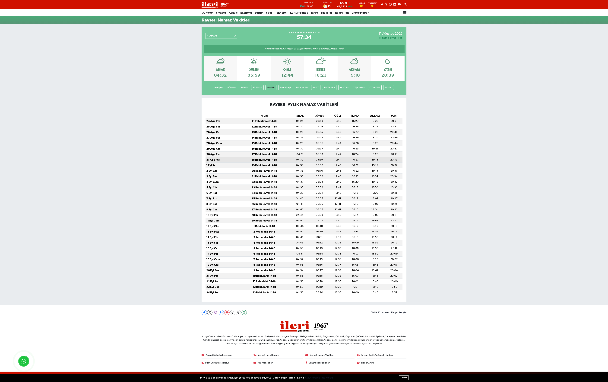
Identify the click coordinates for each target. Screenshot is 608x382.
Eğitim (259, 12)
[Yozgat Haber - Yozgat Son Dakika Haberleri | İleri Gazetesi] (215, 5)
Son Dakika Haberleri (319, 363)
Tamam (404, 377)
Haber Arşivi (367, 363)
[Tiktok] (232, 312)
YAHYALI (344, 87)
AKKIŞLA (218, 87)
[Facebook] (204, 312)
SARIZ (316, 87)
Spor (269, 12)
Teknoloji (281, 12)
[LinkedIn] (221, 312)
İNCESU (388, 87)
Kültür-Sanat (299, 12)
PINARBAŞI (285, 87)
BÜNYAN (232, 87)
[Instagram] (215, 312)
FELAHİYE (257, 87)
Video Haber (360, 12)
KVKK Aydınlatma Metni (319, 377)
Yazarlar (326, 12)
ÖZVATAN (375, 87)
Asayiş (233, 12)
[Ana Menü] (404, 12)
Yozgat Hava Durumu (268, 355)
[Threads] (238, 312)
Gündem (207, 12)
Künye (394, 312)
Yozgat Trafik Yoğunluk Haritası (377, 355)
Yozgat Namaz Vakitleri (321, 355)
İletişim (402, 312)
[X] (209, 312)
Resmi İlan (342, 12)
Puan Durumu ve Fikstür (217, 363)
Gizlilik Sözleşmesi (380, 312)
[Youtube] (227, 312)
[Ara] (405, 5)
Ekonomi (246, 12)
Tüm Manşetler (265, 363)
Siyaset (221, 12)
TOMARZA (329, 87)
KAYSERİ (271, 87)
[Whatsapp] (244, 312)
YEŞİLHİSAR (359, 87)
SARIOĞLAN (302, 87)
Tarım (314, 12)
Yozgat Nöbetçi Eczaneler (219, 355)
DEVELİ (244, 87)
